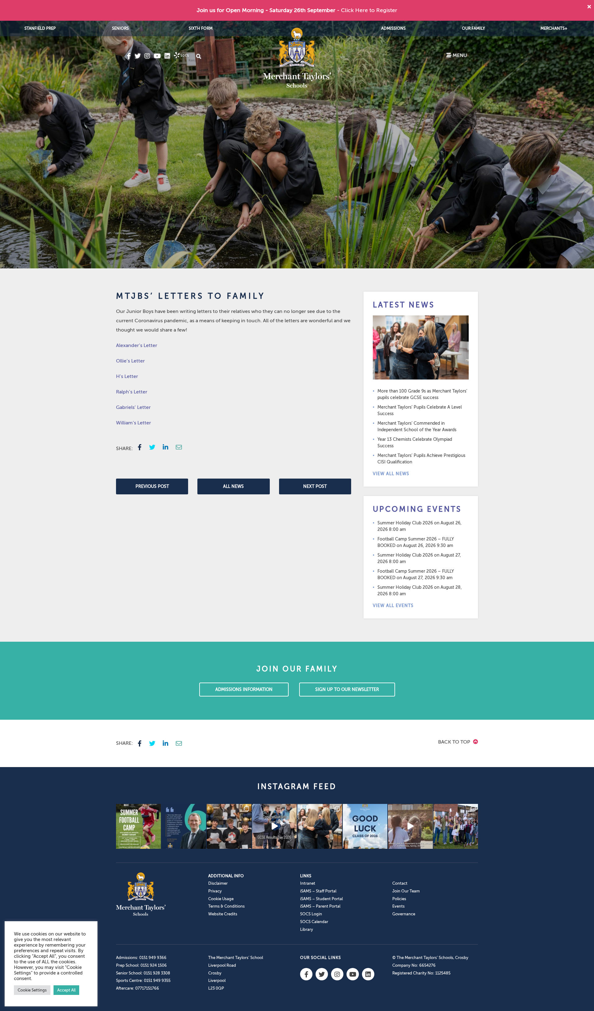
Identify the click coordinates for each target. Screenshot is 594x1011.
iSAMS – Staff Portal (318, 891)
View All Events (393, 605)
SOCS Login (311, 914)
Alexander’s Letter (136, 345)
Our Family (473, 28)
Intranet (307, 883)
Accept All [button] (66, 990)
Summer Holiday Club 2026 (405, 523)
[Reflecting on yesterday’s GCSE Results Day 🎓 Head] (183, 826)
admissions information (244, 689)
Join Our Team (406, 891)
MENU (459, 55)
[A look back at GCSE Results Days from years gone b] (455, 826)
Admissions (393, 28)
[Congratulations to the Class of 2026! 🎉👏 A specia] (274, 826)
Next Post (315, 486)
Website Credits (222, 914)
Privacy (215, 891)
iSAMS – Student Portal (321, 898)
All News (233, 486)
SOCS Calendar (314, 921)
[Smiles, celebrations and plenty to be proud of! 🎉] (229, 826)
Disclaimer (218, 883)
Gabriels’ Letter (133, 407)
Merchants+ (553, 28)
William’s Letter (133, 423)
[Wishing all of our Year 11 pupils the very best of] (365, 826)
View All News (391, 473)
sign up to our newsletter (347, 689)
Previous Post (152, 486)
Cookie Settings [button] (32, 990)
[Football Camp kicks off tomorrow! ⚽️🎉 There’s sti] (138, 826)
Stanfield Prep (40, 28)
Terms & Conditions (226, 906)
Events (398, 906)
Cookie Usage (221, 898)
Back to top (454, 742)
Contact (399, 883)
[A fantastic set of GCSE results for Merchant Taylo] (319, 826)
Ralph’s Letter (131, 392)
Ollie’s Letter (130, 361)
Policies (399, 898)
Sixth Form (201, 28)
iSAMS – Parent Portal (320, 906)
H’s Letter (127, 376)
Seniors (120, 28)
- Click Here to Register (367, 10)
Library (306, 929)
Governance (403, 914)
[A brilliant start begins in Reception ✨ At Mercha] (410, 826)
